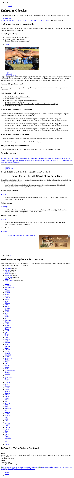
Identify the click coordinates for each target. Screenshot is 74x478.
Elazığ (6, 348)
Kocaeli (7, 387)
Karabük (7, 372)
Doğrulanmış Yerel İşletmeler (13, 105)
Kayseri (7, 379)
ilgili (6, 441)
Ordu (6, 406)
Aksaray (7, 291)
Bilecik (7, 310)
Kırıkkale (7, 382)
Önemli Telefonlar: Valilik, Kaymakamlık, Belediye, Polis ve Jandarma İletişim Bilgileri (31, 104)
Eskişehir (7, 353)
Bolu (6, 315)
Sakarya (7, 412)
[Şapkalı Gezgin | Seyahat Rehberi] (21, 235)
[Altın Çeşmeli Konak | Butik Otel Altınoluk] (54, 248)
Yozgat (7, 436)
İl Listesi (7, 167)
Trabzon (7, 427)
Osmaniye (8, 408)
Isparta (7, 365)
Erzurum (7, 351)
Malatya (7, 393)
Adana (7, 284)
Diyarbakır (8, 327)
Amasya (7, 292)
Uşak (6, 431)
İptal (6, 475)
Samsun (7, 413)
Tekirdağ (7, 424)
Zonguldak (8, 438)
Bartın (6, 304)
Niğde (6, 405)
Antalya (7, 296)
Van (6, 432)
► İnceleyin (4, 194)
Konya (7, 389)
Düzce (7, 329)
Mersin (7, 398)
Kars (6, 375)
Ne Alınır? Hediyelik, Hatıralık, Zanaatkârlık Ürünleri (21, 100)
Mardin (7, 396)
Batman (7, 306)
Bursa (6, 318)
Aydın (6, 301)
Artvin (7, 299)
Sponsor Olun (9, 169)
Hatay (6, 361)
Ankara (7, 294)
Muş (6, 401)
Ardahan (7, 297)
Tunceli (7, 429)
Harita (10, 6)
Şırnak (7, 420)
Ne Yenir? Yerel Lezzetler (12, 98)
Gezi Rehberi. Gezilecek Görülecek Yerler (17, 97)
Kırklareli (7, 384)
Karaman (7, 374)
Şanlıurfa (7, 415)
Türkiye (7, 444)
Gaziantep (8, 355)
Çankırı (7, 322)
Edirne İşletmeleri (6, 18)
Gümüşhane (8, 358)
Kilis (6, 381)
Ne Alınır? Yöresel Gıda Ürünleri (15, 102)
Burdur (7, 317)
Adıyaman (8, 285)
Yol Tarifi (7, 44)
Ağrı (6, 289)
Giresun (7, 356)
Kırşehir (7, 386)
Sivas (6, 422)
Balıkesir (7, 303)
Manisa (7, 394)
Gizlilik (7, 472)
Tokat (6, 425)
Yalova (7, 434)
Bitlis (6, 313)
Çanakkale (8, 320)
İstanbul (7, 367)
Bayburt (7, 308)
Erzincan (7, 349)
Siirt (6, 417)
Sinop (6, 419)
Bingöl (7, 311)
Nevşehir (7, 403)
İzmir (6, 368)
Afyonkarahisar (9, 287)
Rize (6, 410)
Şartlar (7, 474)
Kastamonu (8, 377)
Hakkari (7, 360)
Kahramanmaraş (10, 370)
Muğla (7, 400)
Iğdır (6, 363)
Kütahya (7, 391)
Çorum (7, 323)
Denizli (7, 325)
